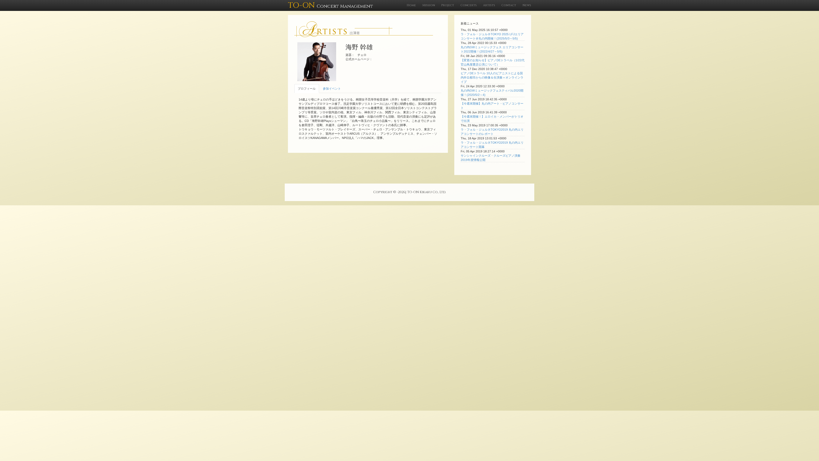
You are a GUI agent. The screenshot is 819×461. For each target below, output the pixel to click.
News (527, 5)
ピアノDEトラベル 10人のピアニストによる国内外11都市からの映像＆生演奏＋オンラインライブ (492, 77)
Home (411, 5)
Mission (428, 5)
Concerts (468, 5)
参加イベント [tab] (332, 88)
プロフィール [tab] (307, 88)
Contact (508, 5)
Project (447, 5)
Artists (489, 5)
